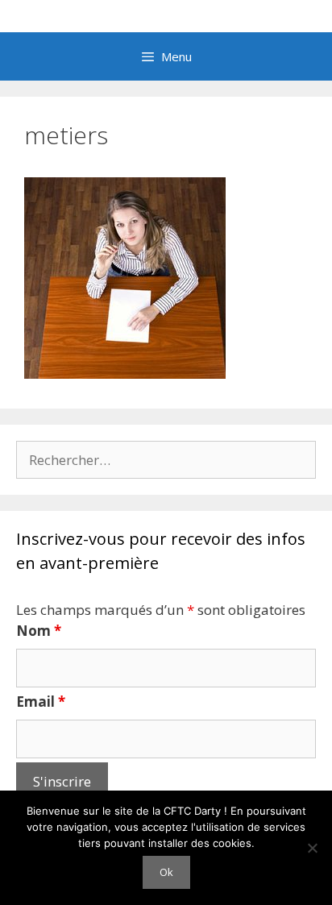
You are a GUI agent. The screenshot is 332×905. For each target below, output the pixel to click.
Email (40, 701)
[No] (312, 848)
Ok (166, 872)
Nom (38, 630)
